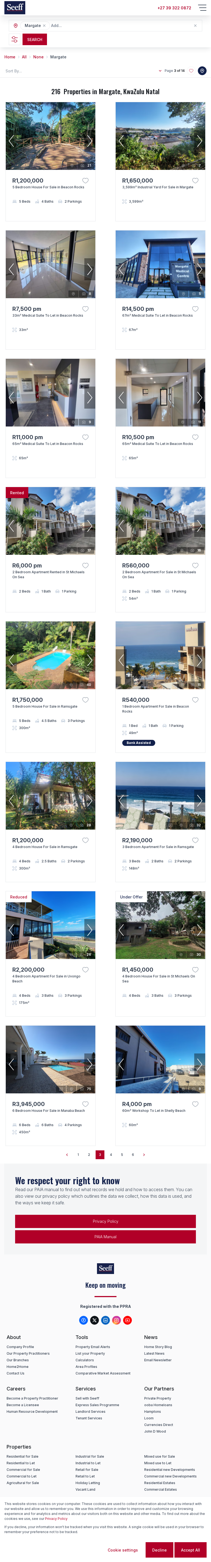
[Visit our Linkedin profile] (105, 1320)
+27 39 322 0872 (174, 8)
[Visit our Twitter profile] (94, 1320)
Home (9, 57)
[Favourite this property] (85, 180)
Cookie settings (123, 1550)
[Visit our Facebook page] (83, 1320)
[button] (44, 25)
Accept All (190, 1550)
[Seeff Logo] (14, 7)
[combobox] (81, 25)
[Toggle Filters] (14, 39)
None (38, 57)
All (24, 57)
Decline (159, 1550)
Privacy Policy (56, 1519)
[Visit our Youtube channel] (127, 1320)
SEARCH (34, 39)
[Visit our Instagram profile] (116, 1320)
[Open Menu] (202, 7)
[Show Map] (202, 70)
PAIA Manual (105, 1236)
